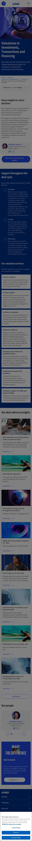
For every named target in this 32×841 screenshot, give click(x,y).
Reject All (16, 832)
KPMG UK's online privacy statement (11, 824)
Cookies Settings (16, 827)
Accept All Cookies (16, 837)
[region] (16, 826)
